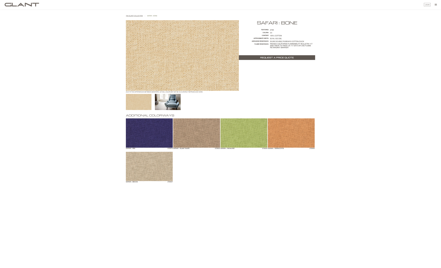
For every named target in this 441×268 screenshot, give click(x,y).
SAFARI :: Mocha (132, 182)
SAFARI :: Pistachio (227, 148)
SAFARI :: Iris (130, 148)
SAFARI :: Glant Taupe (181, 148)
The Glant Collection (134, 16)
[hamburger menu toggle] (436, 4)
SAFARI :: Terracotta (276, 148)
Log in (427, 5)
